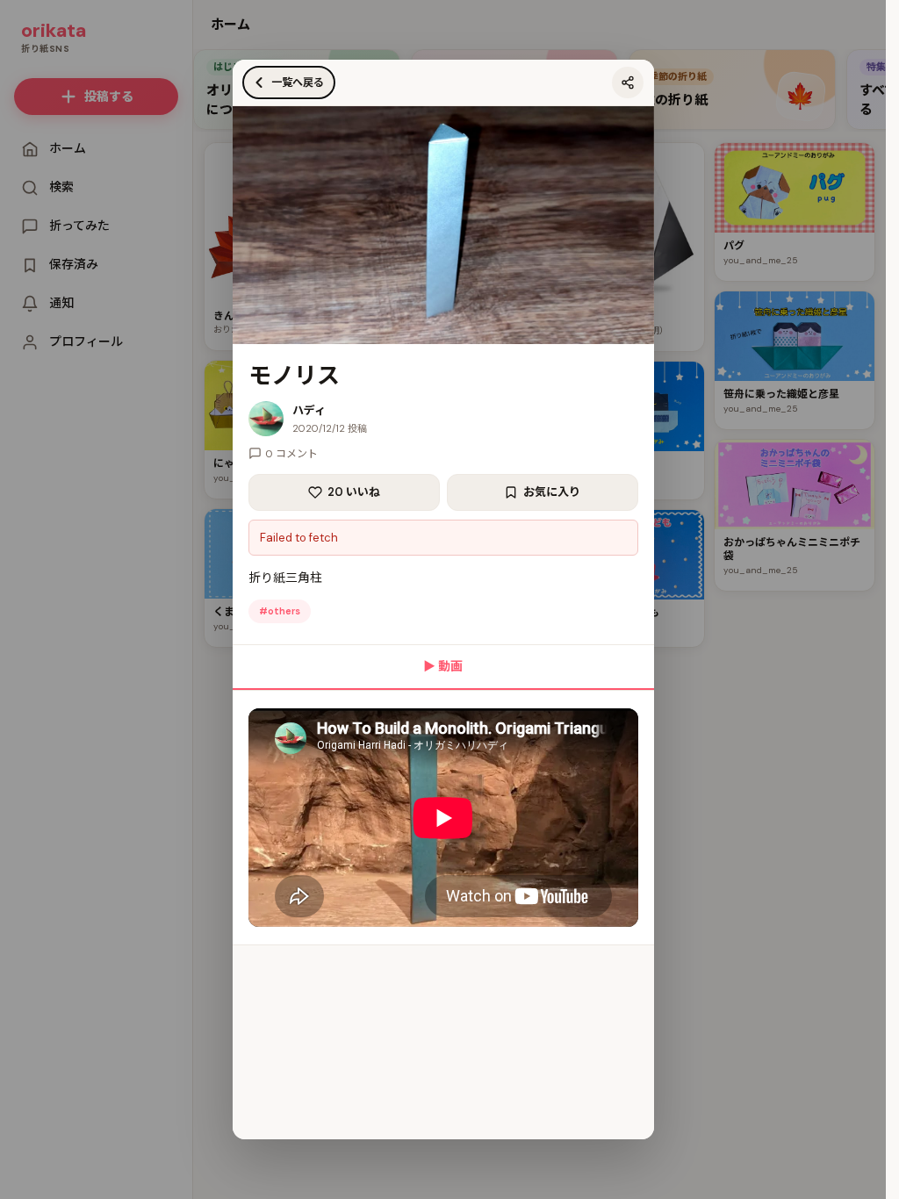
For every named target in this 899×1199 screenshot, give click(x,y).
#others (279, 611)
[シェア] (628, 82)
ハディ (309, 410)
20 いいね (353, 492)
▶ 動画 (443, 666)
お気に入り (551, 492)
